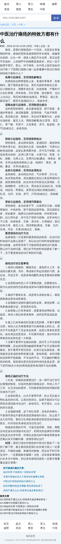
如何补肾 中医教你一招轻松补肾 (19, 472)
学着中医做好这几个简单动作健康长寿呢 (23, 476)
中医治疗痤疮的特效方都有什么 (19, 481)
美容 (6, 9)
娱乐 (6, 4)
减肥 (54, 4)
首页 (6, 523)
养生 (30, 9)
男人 (18, 4)
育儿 (30, 4)
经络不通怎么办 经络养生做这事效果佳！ (24, 490)
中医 (42, 9)
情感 (42, 4)
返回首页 (30, 536)
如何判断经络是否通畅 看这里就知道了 (23, 486)
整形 (18, 9)
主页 (13, 24)
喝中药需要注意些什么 (17, 503)
